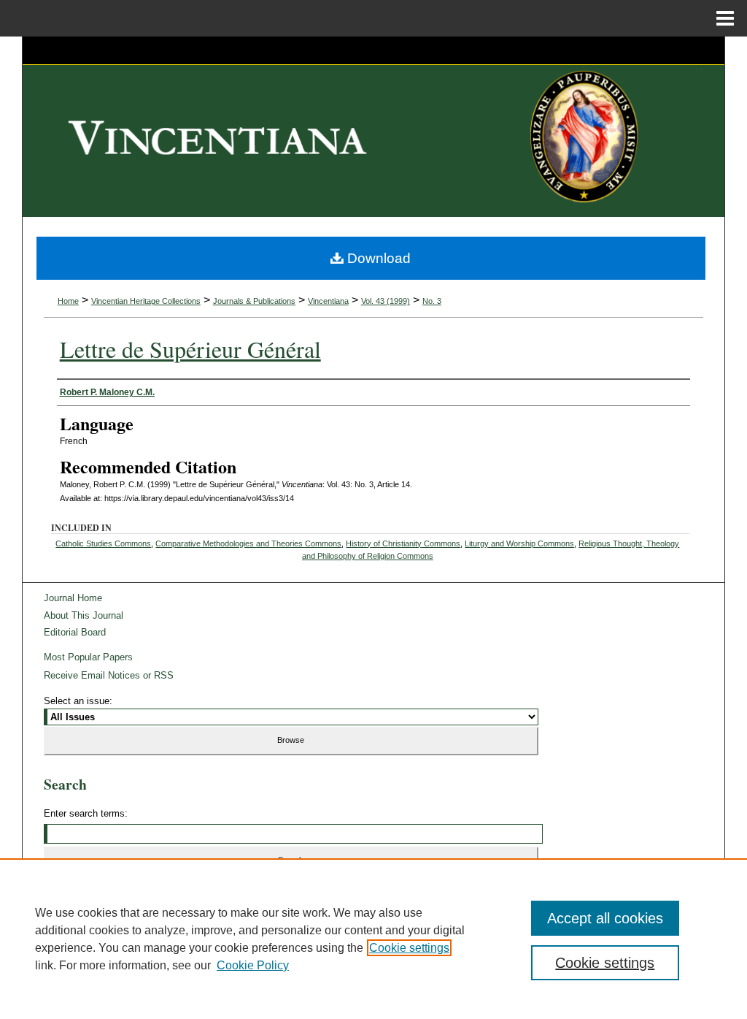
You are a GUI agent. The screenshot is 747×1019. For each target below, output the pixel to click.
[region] (373, 938)
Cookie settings (409, 948)
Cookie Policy (253, 965)
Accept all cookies (605, 918)
